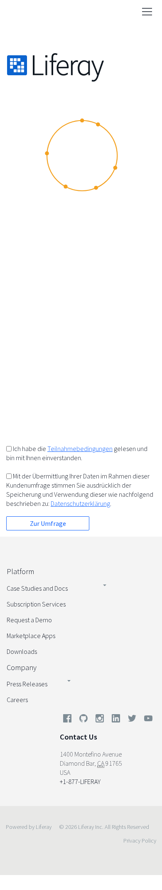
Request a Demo (29, 620)
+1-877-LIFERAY (80, 781)
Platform (20, 571)
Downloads (22, 651)
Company (22, 667)
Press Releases (27, 684)
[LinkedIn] (115, 719)
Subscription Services (36, 604)
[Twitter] (132, 719)
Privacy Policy (139, 840)
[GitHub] (83, 719)
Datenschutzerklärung (80, 503)
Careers (17, 699)
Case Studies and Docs (37, 588)
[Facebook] (67, 719)
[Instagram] (99, 719)
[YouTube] (146, 719)
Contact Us (78, 737)
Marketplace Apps (31, 635)
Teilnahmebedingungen (80, 448)
